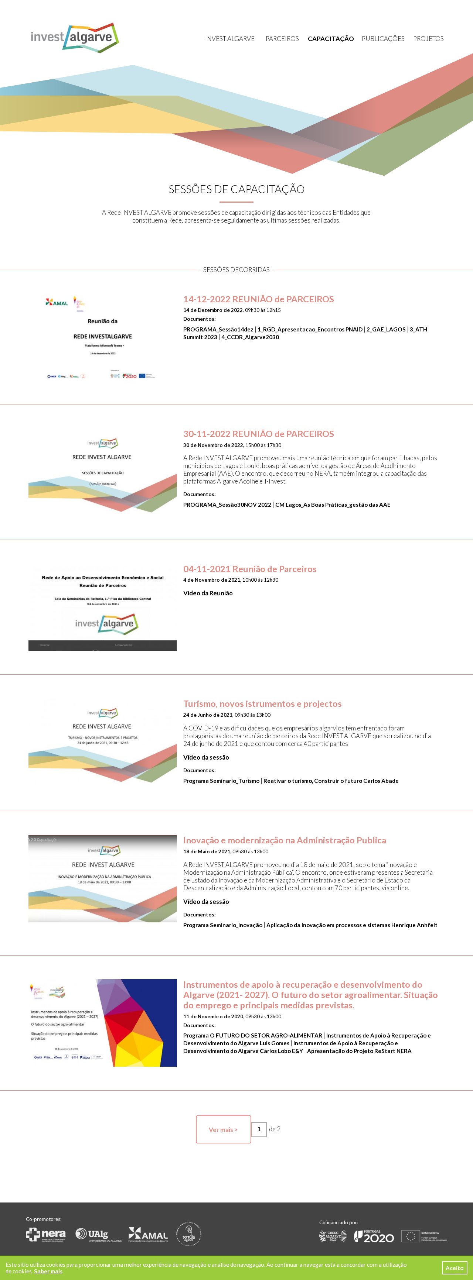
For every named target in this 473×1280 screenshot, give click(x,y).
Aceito (454, 1267)
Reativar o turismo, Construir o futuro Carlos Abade (331, 780)
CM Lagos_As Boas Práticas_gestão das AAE (333, 504)
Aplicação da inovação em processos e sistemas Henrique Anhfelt (352, 925)
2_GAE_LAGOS (386, 329)
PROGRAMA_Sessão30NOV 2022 (227, 504)
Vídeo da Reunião (208, 593)
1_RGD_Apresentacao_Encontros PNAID (310, 329)
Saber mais (48, 1271)
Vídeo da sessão (206, 757)
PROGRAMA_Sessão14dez (218, 329)
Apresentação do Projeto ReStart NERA (359, 1050)
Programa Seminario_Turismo (221, 780)
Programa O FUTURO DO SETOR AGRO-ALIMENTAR (253, 1035)
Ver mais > (223, 1129)
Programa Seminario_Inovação (222, 925)
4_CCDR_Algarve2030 (250, 337)
